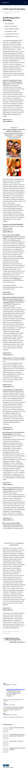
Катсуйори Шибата (18, 389)
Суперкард (6, 633)
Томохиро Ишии (12, 80)
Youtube (12, 545)
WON (10, 631)
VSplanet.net (5, 2)
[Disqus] (14, 662)
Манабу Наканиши (17, 82)
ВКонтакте (20, 543)
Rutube (16, 545)
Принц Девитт (17, 278)
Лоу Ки (16, 236)
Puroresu (13, 11)
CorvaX (10, 13)
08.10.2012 (5, 11)
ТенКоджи (10, 300)
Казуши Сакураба (7, 389)
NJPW (5, 631)
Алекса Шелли (16, 136)
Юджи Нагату (6, 83)
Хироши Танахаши (16, 524)
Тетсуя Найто (21, 358)
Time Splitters (19, 135)
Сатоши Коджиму (18, 300)
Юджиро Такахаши (8, 358)
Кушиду (10, 136)
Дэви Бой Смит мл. (18, 299)
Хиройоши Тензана (9, 302)
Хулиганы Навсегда (9, 133)
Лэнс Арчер (9, 299)
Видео (18, 11)
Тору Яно (5, 80)
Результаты (17, 631)
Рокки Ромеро (8, 135)
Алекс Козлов (18, 133)
